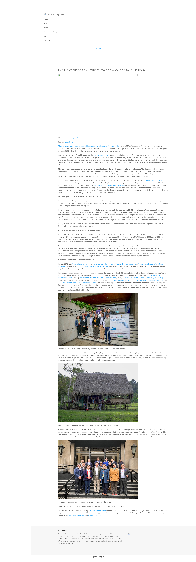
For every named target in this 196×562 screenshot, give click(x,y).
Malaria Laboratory (79, 264)
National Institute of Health (118, 280)
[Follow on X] (96, 44)
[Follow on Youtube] (100, 44)
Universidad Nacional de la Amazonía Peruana (98, 278)
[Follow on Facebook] (92, 44)
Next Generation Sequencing (96, 266)
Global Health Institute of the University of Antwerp (143, 278)
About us (47, 23)
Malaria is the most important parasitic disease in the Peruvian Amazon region (89, 146)
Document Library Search (55, 15)
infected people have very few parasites (109, 185)
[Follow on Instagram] (104, 44)
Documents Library (50, 32)
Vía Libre (47, 40)
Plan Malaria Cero (101, 155)
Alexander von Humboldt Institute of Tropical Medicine (114, 264)
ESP (96, 48)
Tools (46, 36)
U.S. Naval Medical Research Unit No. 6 (149, 280)
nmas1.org (69, 142)
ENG (99, 48)
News (46, 28)
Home (46, 19)
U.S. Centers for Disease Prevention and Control (77, 282)
